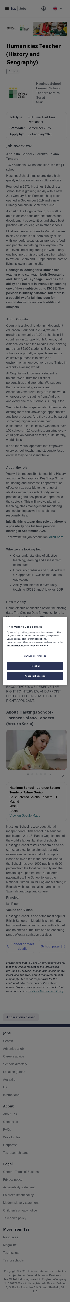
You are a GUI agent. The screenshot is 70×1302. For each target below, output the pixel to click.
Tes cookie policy (16, 645)
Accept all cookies (35, 676)
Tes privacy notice (38, 645)
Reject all (35, 666)
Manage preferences (35, 656)
